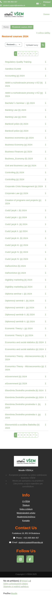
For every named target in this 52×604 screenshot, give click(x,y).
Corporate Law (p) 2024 (16, 193)
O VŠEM (26, 501)
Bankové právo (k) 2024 (16, 124)
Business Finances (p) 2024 (18, 151)
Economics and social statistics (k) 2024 (24, 342)
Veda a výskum (26, 509)
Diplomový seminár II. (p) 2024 (20, 321)
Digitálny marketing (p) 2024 (18, 287)
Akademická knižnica (26, 517)
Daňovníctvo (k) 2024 (15, 266)
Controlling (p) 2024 (14, 179)
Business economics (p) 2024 (19, 138)
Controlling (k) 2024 (14, 172)
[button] (38, 3)
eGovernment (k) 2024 (16, 376)
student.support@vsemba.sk (14, 5)
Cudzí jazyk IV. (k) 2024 (16, 252)
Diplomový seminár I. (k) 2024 (19, 300)
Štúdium (26, 505)
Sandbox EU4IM (13, 69)
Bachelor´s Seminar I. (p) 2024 (20, 103)
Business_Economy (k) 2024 (19, 158)
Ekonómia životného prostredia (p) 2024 (24, 397)
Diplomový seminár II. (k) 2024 (20, 314)
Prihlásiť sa (47, 3)
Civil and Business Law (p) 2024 (20, 165)
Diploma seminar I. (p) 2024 (18, 294)
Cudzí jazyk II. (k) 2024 (16, 224)
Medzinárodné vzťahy (26, 513)
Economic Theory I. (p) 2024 (19, 328)
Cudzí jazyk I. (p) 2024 (16, 217)
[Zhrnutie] (46, 62)
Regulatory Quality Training (18, 62)
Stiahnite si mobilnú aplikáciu (16, 587)
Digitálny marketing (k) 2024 (18, 280)
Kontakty (26, 521)
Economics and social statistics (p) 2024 (24, 349)
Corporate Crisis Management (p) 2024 (24, 186)
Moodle (14, 593)
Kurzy (6, 27)
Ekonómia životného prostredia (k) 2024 (24, 390)
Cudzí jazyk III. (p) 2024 (16, 245)
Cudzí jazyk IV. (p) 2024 (16, 259)
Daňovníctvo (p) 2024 (15, 273)
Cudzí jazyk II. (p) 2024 (16, 231)
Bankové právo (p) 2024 (16, 131)
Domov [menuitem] (46, 14)
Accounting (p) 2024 (15, 76)
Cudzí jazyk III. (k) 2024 (16, 238)
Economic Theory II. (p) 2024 (19, 335)
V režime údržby (43, 33)
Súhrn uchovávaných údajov (15, 584)
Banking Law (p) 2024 (15, 117)
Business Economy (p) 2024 (18, 145)
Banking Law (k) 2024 (15, 110)
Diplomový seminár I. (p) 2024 (19, 307)
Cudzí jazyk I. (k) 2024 (16, 210)
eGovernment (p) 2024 (16, 383)
